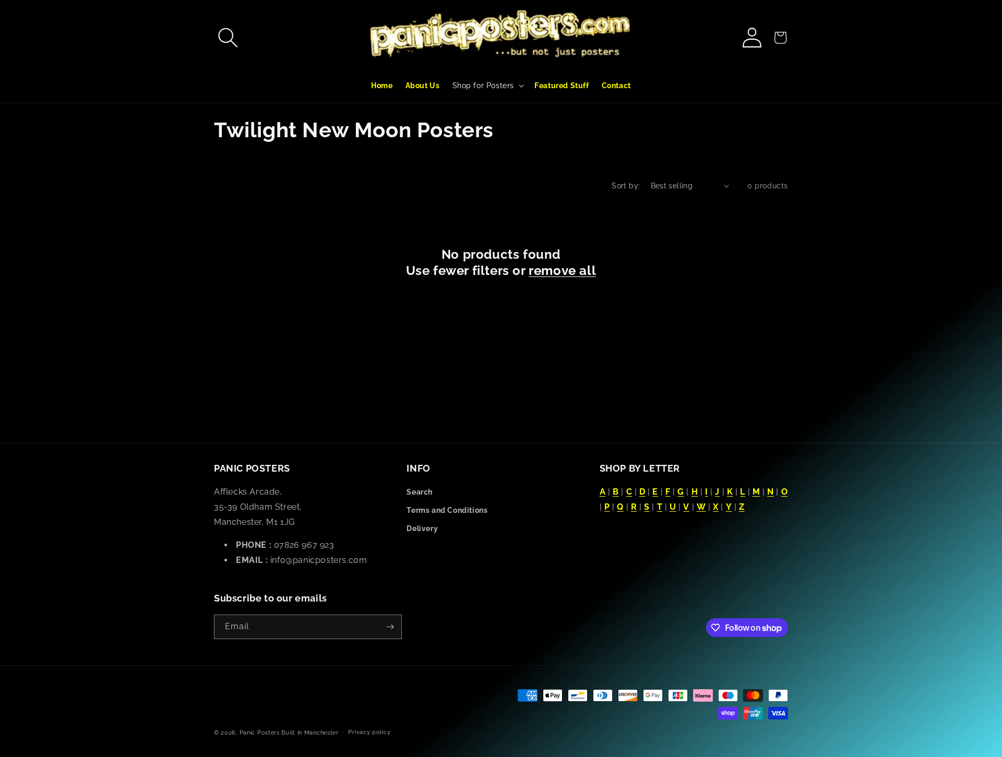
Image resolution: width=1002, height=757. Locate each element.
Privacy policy (369, 732)
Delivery (422, 528)
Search (420, 492)
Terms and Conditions (447, 510)
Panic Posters (260, 732)
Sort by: (626, 186)
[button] (228, 37)
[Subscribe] (389, 627)
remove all (562, 270)
